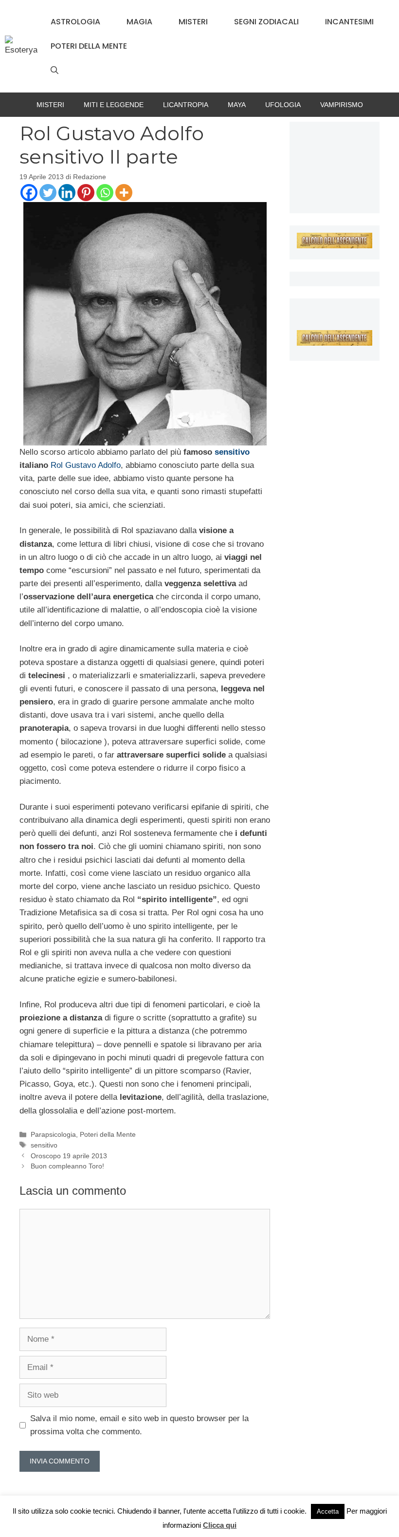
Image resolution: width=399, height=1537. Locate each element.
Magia (139, 21)
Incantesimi (349, 21)
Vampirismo (341, 105)
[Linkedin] (66, 192)
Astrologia (75, 21)
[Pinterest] (85, 192)
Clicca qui (219, 1525)
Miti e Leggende (114, 105)
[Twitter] (47, 192)
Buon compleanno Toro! (67, 1166)
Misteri (193, 21)
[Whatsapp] (104, 192)
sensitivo (232, 452)
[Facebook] (28, 192)
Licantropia (185, 105)
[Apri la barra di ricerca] (54, 70)
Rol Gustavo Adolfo (86, 465)
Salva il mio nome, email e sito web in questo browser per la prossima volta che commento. (139, 1425)
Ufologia (283, 105)
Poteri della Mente (89, 46)
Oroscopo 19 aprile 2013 (69, 1156)
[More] (123, 192)
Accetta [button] (328, 1511)
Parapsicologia (53, 1134)
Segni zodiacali (266, 21)
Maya (237, 105)
